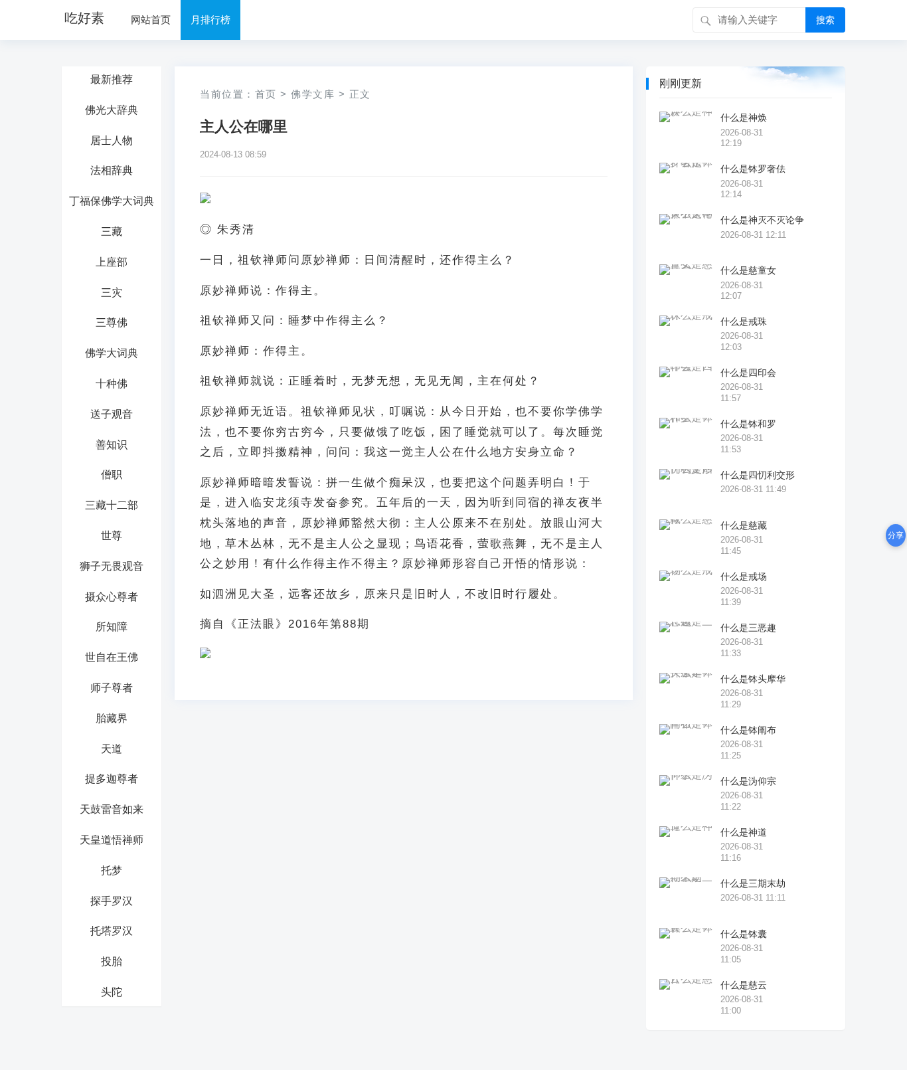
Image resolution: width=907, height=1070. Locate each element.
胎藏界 (111, 718)
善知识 (111, 444)
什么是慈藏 (743, 525)
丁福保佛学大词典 (111, 201)
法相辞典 (111, 170)
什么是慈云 (743, 985)
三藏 (111, 231)
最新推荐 (111, 79)
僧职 (111, 474)
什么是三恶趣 (748, 627)
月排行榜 (210, 19)
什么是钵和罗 (748, 423)
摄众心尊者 (111, 596)
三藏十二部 (111, 505)
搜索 (825, 20)
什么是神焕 (743, 117)
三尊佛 (111, 322)
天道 (111, 749)
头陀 (111, 992)
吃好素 (84, 18)
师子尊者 (111, 687)
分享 (896, 535)
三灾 (111, 292)
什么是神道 (743, 832)
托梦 (111, 870)
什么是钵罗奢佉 (752, 168)
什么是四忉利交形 (757, 475)
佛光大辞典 (111, 110)
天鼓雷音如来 (111, 809)
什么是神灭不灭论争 (762, 220)
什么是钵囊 (743, 934)
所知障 (111, 626)
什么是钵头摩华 (752, 678)
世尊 (111, 535)
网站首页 (151, 19)
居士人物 (111, 140)
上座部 (111, 262)
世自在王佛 (111, 657)
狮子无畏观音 (111, 566)
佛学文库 (313, 94)
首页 (266, 94)
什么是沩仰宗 (748, 781)
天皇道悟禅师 (111, 840)
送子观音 (111, 414)
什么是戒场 (743, 576)
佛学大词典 (111, 353)
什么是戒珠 (743, 321)
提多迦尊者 (111, 778)
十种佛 (111, 383)
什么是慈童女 (748, 270)
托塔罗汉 (111, 930)
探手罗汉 (111, 901)
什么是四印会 (748, 372)
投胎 (111, 961)
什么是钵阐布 (748, 730)
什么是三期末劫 (752, 883)
